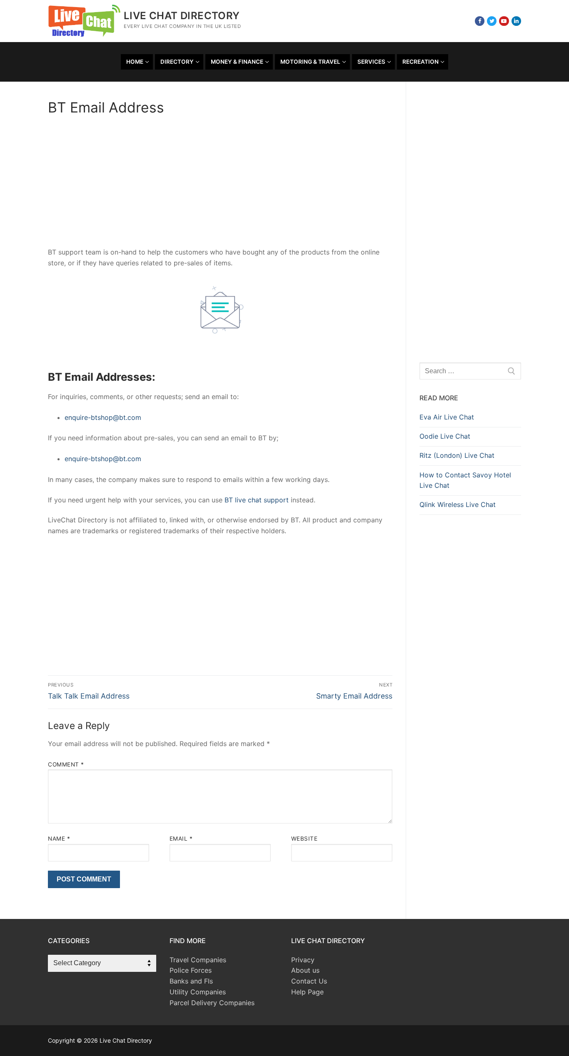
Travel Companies (198, 960)
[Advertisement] (220, 185)
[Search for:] (470, 371)
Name (59, 838)
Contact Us (309, 981)
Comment (66, 764)
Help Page (307, 992)
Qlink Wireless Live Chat (457, 504)
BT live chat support (257, 500)
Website (304, 838)
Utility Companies (198, 992)
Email (181, 838)
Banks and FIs (191, 981)
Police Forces (191, 970)
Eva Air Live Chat (446, 417)
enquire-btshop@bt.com (103, 417)
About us (305, 970)
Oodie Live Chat (444, 436)
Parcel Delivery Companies (212, 1003)
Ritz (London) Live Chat (456, 455)
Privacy (302, 960)
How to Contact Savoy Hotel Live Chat (465, 480)
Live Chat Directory (182, 16)
